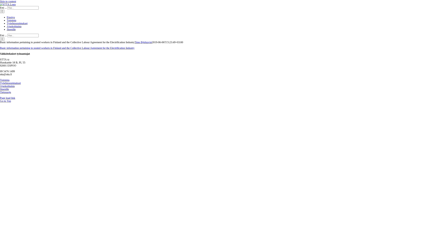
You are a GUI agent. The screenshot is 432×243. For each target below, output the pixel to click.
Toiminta (4, 80)
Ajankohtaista (7, 86)
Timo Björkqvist (143, 42)
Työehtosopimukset (10, 83)
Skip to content (8, 1)
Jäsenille (4, 89)
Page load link (7, 98)
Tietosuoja (5, 92)
